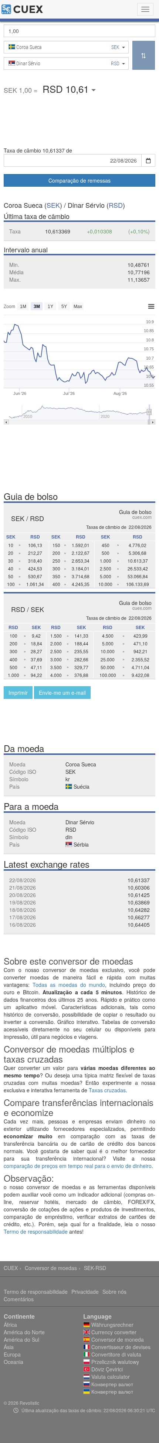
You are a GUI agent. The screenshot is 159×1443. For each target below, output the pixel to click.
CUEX (11, 1268)
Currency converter (113, 1332)
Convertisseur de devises (120, 1347)
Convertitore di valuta (115, 1354)
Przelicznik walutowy (114, 1361)
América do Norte (24, 1332)
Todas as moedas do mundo (69, 984)
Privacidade (85, 1291)
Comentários (19, 1299)
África (10, 1324)
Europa (12, 1354)
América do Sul (21, 1339)
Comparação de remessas (79, 180)
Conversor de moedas (51, 1268)
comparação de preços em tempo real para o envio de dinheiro (78, 1165)
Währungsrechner (111, 1324)
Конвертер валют (111, 1384)
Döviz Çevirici (106, 1369)
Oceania (13, 1361)
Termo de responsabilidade (36, 1231)
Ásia (9, 1347)
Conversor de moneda (117, 1339)
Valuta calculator (110, 1376)
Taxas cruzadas (107, 1090)
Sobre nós (114, 1291)
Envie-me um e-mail (62, 692)
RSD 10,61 (67, 88)
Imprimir (18, 692)
